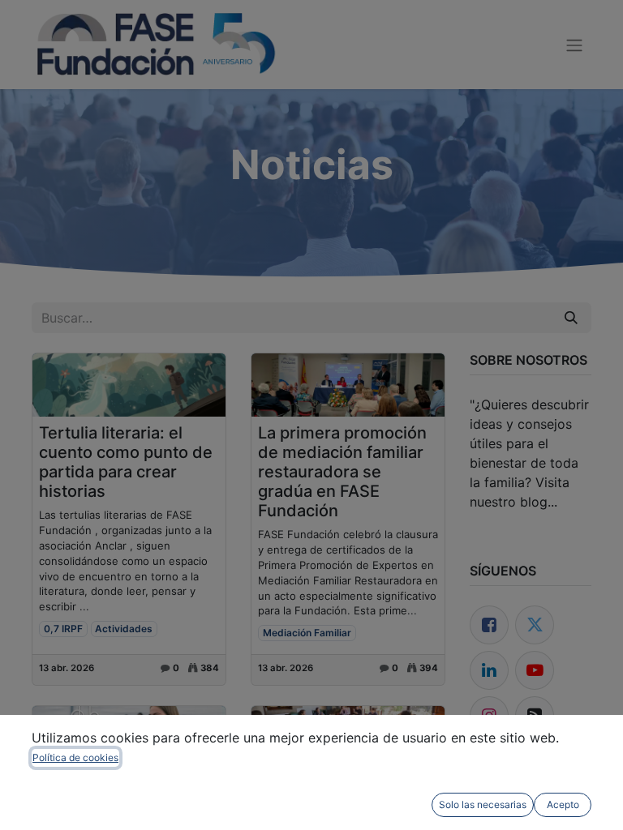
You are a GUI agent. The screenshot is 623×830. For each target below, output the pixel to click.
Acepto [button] (563, 804)
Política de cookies (75, 757)
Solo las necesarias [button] (482, 804)
